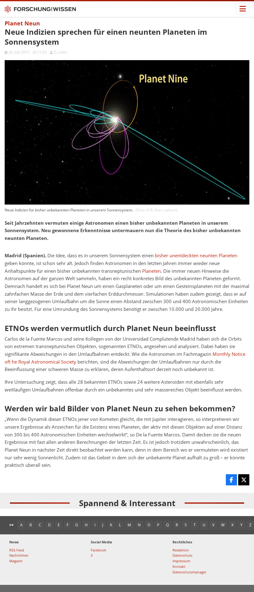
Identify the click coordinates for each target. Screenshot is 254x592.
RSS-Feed (16, 550)
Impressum (181, 561)
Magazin (16, 561)
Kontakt (179, 566)
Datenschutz (182, 555)
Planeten (151, 271)
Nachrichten (18, 555)
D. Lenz (60, 52)
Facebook (98, 550)
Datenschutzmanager (189, 572)
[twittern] (243, 479)
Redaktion (181, 550)
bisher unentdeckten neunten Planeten (196, 255)
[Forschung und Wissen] (40, 9)
